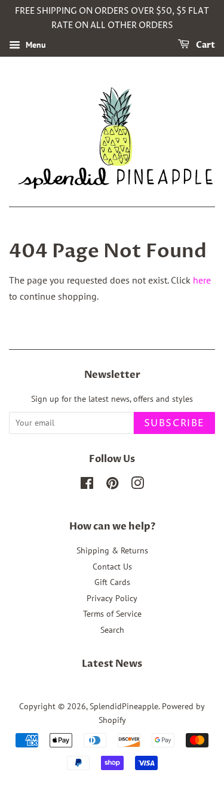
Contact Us (112, 566)
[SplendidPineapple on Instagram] (137, 485)
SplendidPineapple (124, 706)
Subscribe (174, 423)
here (202, 280)
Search (112, 629)
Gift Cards (112, 582)
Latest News (112, 663)
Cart (204, 45)
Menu (34, 44)
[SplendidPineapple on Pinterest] (112, 485)
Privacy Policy (112, 598)
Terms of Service (112, 613)
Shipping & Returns (112, 550)
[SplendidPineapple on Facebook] (87, 485)
